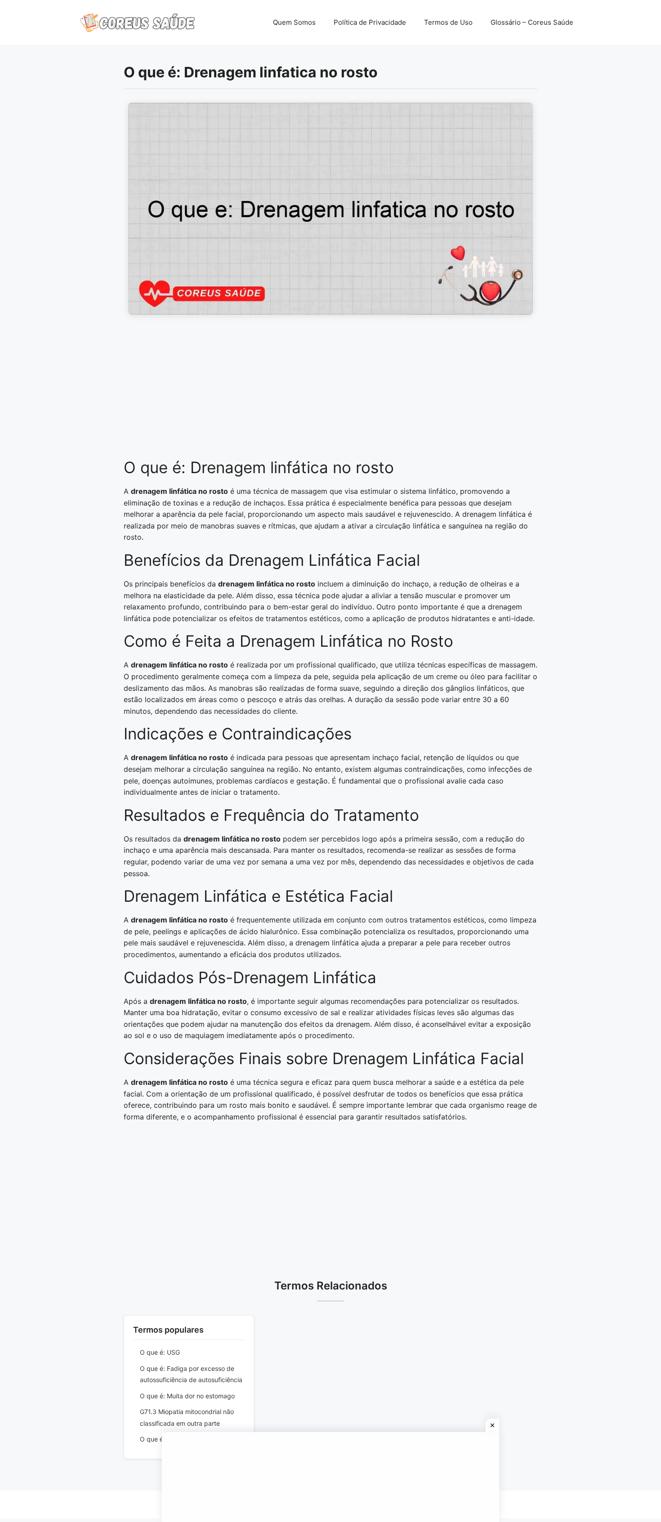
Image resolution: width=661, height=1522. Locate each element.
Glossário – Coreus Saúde (532, 22)
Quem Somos (294, 22)
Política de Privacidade (370, 22)
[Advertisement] (330, 391)
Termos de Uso (448, 22)
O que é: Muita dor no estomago (187, 1396)
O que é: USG (160, 1352)
